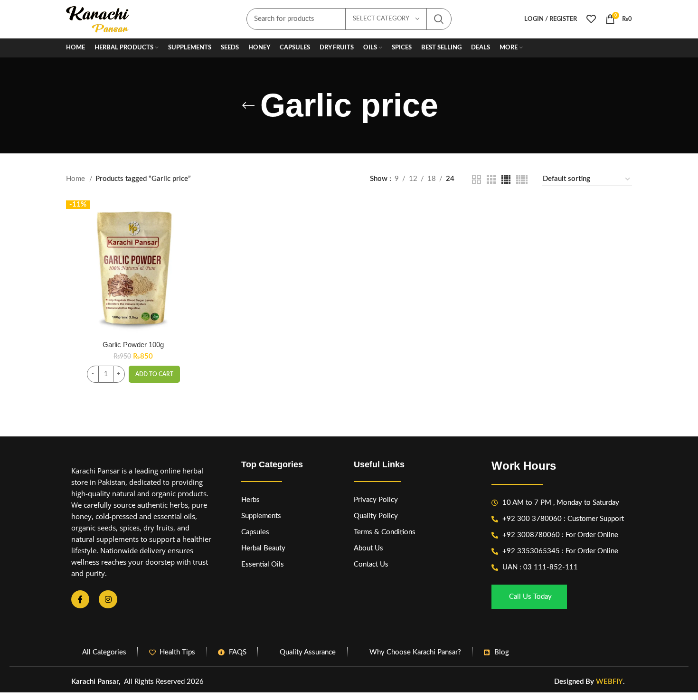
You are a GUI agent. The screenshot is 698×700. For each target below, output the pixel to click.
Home (76, 178)
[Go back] (248, 105)
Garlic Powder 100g (133, 345)
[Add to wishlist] (193, 258)
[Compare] (193, 216)
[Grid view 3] (491, 179)
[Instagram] (108, 599)
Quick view (193, 237)
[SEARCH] (439, 19)
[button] (154, 374)
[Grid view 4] (505, 179)
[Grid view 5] (522, 179)
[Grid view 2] (476, 179)
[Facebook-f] (80, 599)
